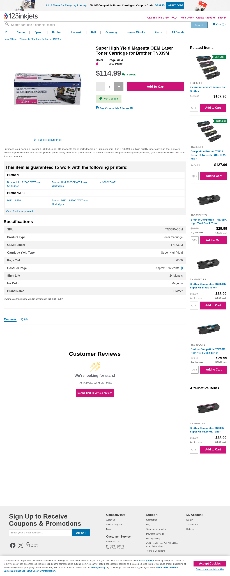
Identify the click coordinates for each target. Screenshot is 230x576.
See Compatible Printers (114, 108)
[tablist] (95, 320)
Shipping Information (156, 529)
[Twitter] (20, 547)
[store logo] (21, 16)
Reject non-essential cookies (210, 569)
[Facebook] (12, 547)
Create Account (205, 17)
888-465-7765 (161, 17)
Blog (108, 529)
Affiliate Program (114, 524)
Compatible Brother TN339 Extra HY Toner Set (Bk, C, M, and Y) (208, 155)
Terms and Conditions (167, 567)
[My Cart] (219, 24)
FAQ (174, 17)
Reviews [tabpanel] (10, 319)
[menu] (115, 33)
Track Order (186, 17)
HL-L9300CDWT (106, 182)
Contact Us (151, 520)
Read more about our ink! (49, 140)
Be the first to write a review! (94, 392)
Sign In (222, 17)
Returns (190, 529)
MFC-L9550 (14, 200)
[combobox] (106, 25)
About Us (110, 520)
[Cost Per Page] (181, 268)
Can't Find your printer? (19, 211)
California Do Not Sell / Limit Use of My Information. (30, 571)
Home (7, 39)
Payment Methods (155, 534)
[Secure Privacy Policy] (32, 547)
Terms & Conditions (155, 551)
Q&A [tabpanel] (24, 319)
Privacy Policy (153, 538)
